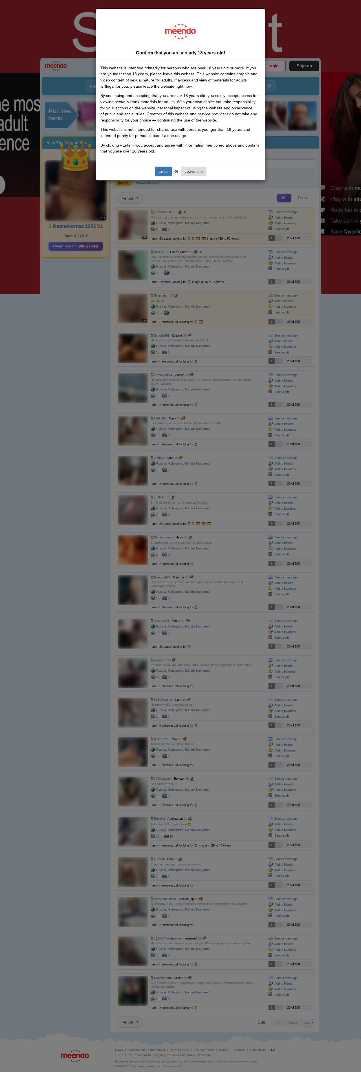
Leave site (193, 171)
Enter (163, 171)
